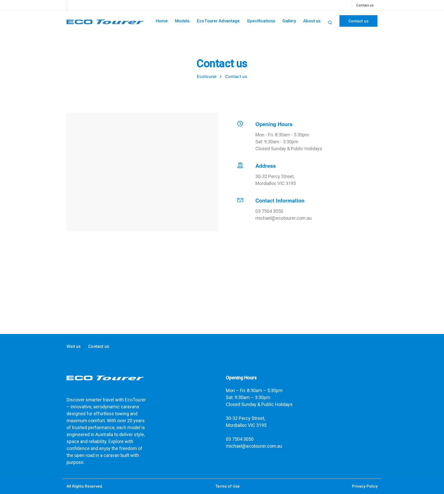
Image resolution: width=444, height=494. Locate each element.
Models (182, 20)
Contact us (365, 5)
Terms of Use (227, 486)
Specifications (261, 20)
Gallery (289, 20)
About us (312, 20)
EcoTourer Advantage (218, 20)
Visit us (74, 346)
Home (162, 20)
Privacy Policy (364, 486)
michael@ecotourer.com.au (254, 446)
